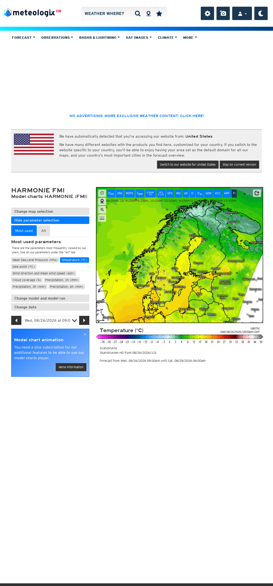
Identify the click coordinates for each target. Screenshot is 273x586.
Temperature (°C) (74, 260)
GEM (208, 193)
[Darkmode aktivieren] (261, 13)
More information (71, 367)
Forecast (22, 38)
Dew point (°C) (24, 267)
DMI (119, 193)
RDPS (129, 193)
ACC (217, 193)
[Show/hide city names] (102, 218)
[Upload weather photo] (223, 13)
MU (178, 193)
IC (111, 193)
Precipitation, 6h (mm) (66, 287)
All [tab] (43, 230)
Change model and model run (39, 298)
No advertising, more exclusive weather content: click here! (137, 116)
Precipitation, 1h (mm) (62, 280)
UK (186, 193)
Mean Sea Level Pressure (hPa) (35, 260)
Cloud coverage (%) (27, 280)
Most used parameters (36, 241)
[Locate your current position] (102, 201)
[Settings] (207, 13)
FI (234, 193)
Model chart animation (38, 339)
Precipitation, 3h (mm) (29, 287)
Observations (56, 38)
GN (58, 11)
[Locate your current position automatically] (148, 13)
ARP (227, 193)
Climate (166, 38)
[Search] (137, 13)
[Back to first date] (102, 193)
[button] (257, 193)
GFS (170, 193)
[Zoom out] (102, 210)
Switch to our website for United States (188, 164)
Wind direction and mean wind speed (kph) (44, 273)
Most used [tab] (24, 230)
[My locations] (159, 13)
